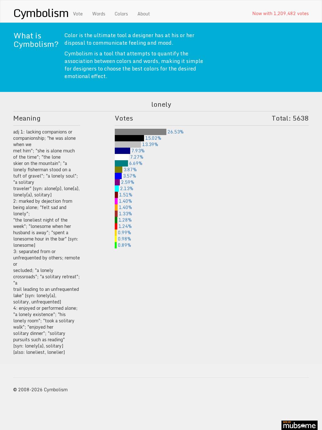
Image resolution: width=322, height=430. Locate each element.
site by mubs (299, 425)
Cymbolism (40, 12)
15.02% (152, 138)
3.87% (129, 169)
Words (98, 13)
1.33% (125, 213)
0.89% (124, 245)
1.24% (124, 226)
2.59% (127, 182)
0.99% (124, 232)
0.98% (124, 238)
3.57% (129, 175)
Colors (121, 13)
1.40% (125, 201)
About (143, 13)
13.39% (149, 144)
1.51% (125, 194)
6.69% (135, 163)
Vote (78, 13)
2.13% (126, 188)
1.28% (124, 219)
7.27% (136, 157)
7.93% (137, 150)
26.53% (175, 131)
